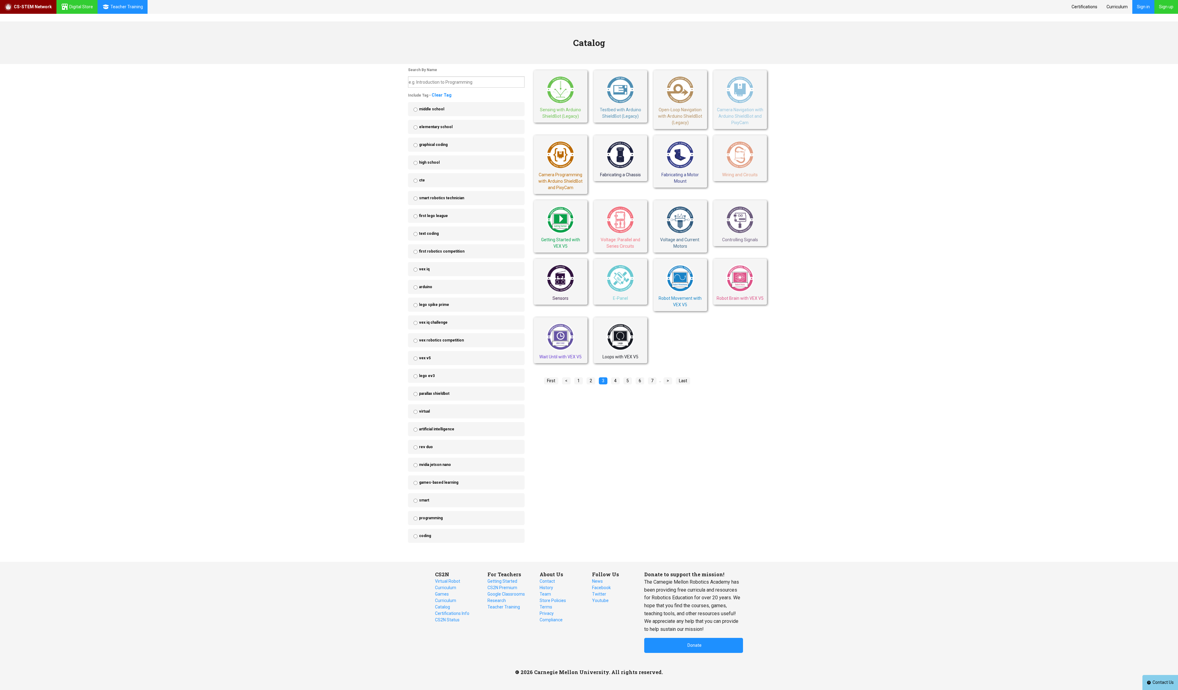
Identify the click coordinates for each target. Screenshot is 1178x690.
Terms (546, 606)
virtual (424, 411)
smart (424, 500)
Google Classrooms (506, 594)
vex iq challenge (433, 322)
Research (496, 600)
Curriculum (1117, 6)
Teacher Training (503, 606)
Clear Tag (442, 95)
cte (422, 180)
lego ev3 (427, 376)
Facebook (601, 587)
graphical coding (433, 145)
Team (545, 594)
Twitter (599, 594)
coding (425, 536)
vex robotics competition (441, 340)
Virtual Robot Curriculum (447, 584)
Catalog (442, 606)
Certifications (1084, 6)
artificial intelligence (436, 429)
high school (429, 162)
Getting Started (502, 581)
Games (442, 594)
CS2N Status (447, 619)
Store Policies (553, 600)
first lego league (433, 216)
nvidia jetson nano (435, 465)
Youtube (600, 600)
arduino (425, 287)
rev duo (426, 447)
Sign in (1143, 6)
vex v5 (425, 358)
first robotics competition (441, 251)
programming (431, 518)
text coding (429, 233)
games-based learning (438, 482)
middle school (431, 109)
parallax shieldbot (434, 393)
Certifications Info (452, 613)
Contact (547, 581)
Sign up (1166, 6)
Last (683, 380)
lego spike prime (434, 305)
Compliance (551, 619)
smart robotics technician (441, 198)
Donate (694, 645)
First (551, 380)
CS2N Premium (502, 587)
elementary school (435, 127)
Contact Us (1163, 682)
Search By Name (422, 70)
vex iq (424, 269)
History (546, 587)
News (597, 581)
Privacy (547, 613)
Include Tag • (430, 95)
